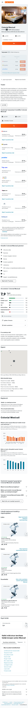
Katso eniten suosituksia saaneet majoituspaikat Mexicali (21, 581)
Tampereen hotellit (8, 652)
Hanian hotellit (7, 656)
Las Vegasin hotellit (8, 664)
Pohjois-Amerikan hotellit (19, 702)
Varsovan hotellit (7, 666)
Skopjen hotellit (7, 658)
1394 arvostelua (15, 29)
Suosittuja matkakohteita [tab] (9, 642)
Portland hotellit (7, 671)
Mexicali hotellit (15, 704)
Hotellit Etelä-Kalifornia (5, 704)
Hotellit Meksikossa (8, 703)
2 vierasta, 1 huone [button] (7, 39)
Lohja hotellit (7, 668)
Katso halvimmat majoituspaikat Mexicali (21, 549)
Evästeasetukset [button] (4, 238)
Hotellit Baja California (17, 703)
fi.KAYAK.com (5, 702)
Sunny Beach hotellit (8, 654)
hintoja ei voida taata (10, 685)
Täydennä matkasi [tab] (22, 642)
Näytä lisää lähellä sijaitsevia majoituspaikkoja (23, 518)
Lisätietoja (4, 231)
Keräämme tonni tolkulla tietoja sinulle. (11, 692)
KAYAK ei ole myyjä (7, 689)
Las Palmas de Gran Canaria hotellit (11, 650)
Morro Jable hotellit (8, 660)
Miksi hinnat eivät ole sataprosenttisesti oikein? (11, 694)
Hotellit (10, 702)
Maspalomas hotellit (8, 662)
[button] (2, 2)
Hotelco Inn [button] (4, 568)
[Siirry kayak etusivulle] (9, 2)
